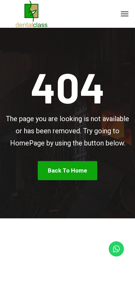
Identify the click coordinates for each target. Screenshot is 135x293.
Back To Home (67, 170)
